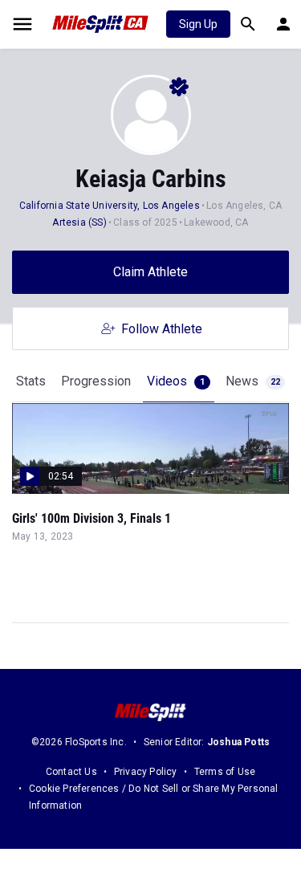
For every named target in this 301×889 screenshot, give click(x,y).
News (253, 381)
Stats (31, 381)
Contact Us (71, 771)
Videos (176, 381)
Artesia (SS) (79, 222)
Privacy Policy (145, 771)
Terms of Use (224, 771)
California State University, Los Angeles (109, 205)
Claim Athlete (150, 271)
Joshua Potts (238, 742)
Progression (96, 381)
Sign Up (198, 24)
